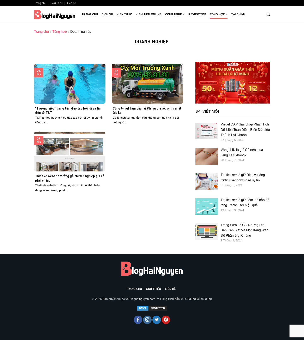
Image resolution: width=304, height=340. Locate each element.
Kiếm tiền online (148, 14)
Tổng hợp (217, 14)
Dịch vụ (107, 14)
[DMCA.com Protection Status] (152, 308)
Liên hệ (71, 3)
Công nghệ (173, 14)
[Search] (268, 14)
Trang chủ (90, 14)
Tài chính (238, 14)
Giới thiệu (56, 3)
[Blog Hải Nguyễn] (54, 14)
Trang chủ (40, 3)
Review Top (197, 14)
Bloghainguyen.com (142, 298)
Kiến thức (124, 14)
